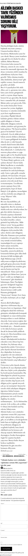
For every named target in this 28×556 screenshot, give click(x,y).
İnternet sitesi (4, 537)
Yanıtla (3, 492)
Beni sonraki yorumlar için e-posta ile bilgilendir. (11, 544)
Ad (2, 523)
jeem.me (9, 451)
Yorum (2, 503)
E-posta (3, 530)
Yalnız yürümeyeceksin (10, 3)
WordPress (18, 553)
